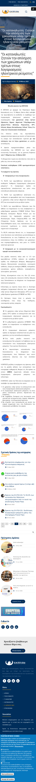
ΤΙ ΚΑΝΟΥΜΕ (8, 699)
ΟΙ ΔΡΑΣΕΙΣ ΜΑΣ (21, 48)
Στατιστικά (6, 763)
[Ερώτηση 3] (9, 428)
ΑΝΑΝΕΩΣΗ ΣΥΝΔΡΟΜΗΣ (21, 5)
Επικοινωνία (16, 650)
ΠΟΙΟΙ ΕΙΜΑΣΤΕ (8, 696)
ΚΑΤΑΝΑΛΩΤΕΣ (9, 702)
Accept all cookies (8, 779)
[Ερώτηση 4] (26, 428)
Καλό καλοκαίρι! (18, 542)
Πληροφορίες (19, 746)
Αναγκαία (5, 749)
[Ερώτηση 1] (9, 416)
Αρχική (11, 48)
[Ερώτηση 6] (26, 439)
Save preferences (7, 774)
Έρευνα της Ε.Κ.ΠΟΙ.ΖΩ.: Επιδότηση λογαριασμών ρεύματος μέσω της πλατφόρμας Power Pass (18, 513)
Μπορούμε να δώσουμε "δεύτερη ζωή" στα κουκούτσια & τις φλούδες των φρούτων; (23, 573)
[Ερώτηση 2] (26, 416)
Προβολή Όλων (16, 601)
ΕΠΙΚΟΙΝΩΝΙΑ (8, 708)
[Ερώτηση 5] (9, 439)
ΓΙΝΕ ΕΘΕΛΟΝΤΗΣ (23, 2)
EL (31, 2)
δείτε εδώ (25, 112)
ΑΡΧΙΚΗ (6, 693)
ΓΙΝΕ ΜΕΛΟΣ (12, 2)
